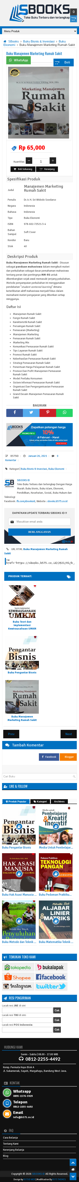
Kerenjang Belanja (13, 1149)
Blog (5, 1156)
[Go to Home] (73, 1169)
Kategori (41, 801)
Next (68, 734)
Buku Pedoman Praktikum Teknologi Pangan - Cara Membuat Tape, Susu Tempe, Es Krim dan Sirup (56, 894)
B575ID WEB (29, 1179)
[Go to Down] (73, 1176)
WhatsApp (21, 60)
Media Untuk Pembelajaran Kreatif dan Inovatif (56, 847)
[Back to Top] (73, 1162)
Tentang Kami (10, 1143)
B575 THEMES (59, 1179)
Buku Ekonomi (56, 469)
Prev (11, 734)
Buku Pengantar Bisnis (22, 672)
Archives (59, 801)
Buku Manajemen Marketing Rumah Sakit (34, 53)
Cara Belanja (10, 1137)
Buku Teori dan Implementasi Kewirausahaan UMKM (22, 625)
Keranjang (49, 169)
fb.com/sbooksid (26, 501)
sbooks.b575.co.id (57, 501)
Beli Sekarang (25, 169)
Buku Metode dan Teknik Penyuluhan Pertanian (19, 942)
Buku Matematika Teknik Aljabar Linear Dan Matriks (56, 942)
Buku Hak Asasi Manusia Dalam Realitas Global (19, 894)
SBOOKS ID (38, 1174)
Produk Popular (17, 801)
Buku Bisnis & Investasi (34, 469)
